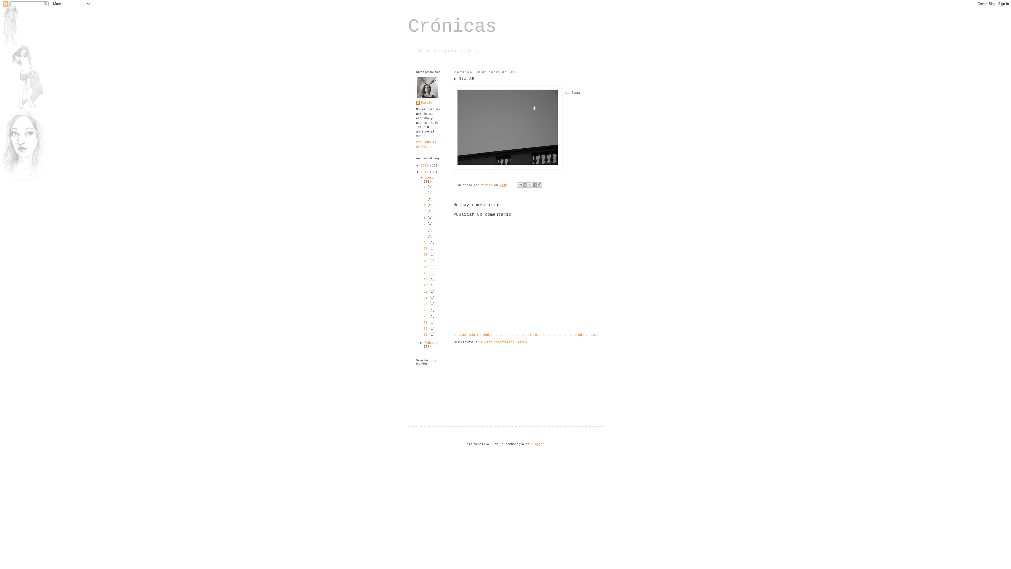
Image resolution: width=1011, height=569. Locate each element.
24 (426, 304)
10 (426, 242)
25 (426, 310)
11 (426, 249)
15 (426, 273)
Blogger (537, 444)
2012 (425, 166)
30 (426, 329)
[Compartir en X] (529, 185)
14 (426, 267)
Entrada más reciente (473, 335)
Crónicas (452, 26)
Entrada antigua (584, 335)
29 (426, 323)
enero (429, 178)
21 (426, 292)
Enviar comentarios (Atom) (504, 342)
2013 (425, 172)
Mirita (426, 103)
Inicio (531, 335)
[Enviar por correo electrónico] (519, 185)
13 (426, 261)
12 (426, 255)
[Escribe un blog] (524, 185)
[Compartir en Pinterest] (539, 185)
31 (426, 335)
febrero (430, 343)
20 (426, 285)
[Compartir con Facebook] (534, 185)
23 (426, 298)
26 (426, 316)
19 (426, 279)
